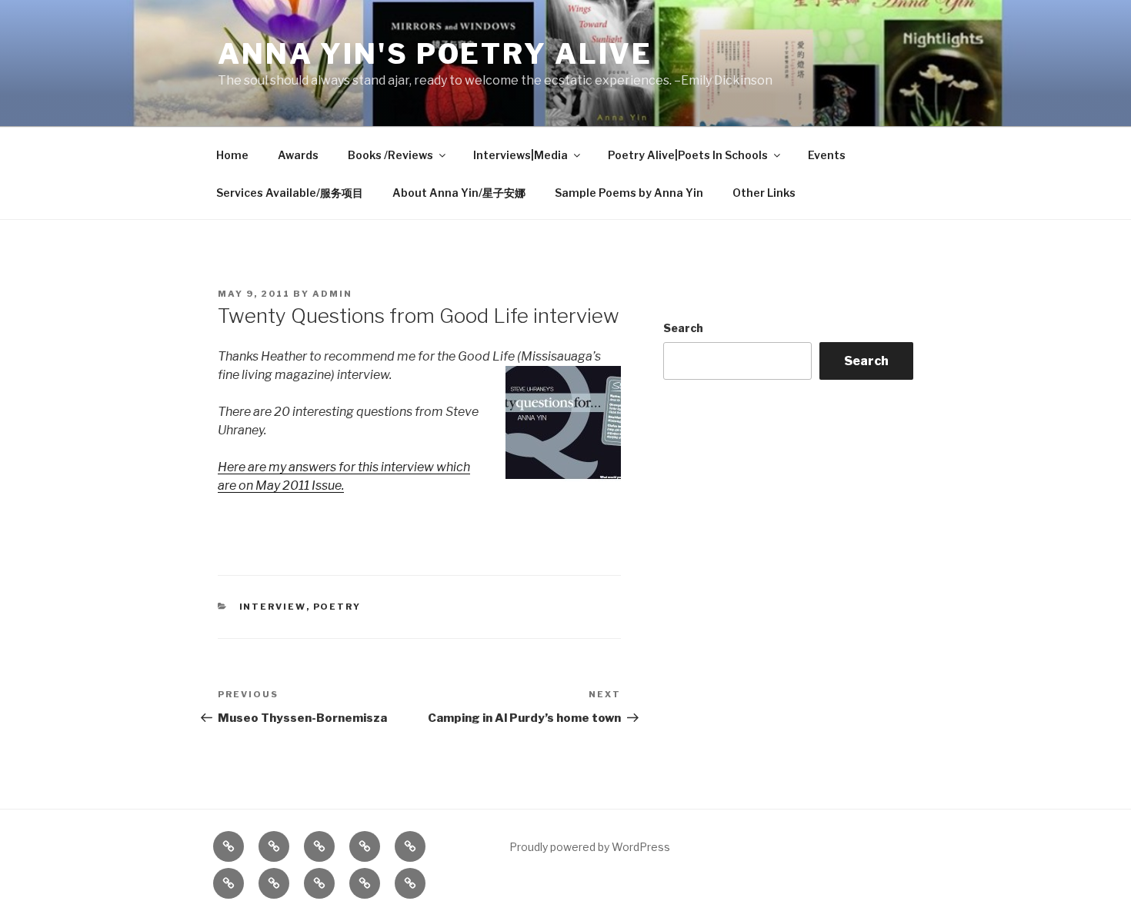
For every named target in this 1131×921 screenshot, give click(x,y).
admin (332, 293)
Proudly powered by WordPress (589, 846)
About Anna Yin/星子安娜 (458, 192)
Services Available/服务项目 (289, 192)
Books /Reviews (390, 154)
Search (683, 327)
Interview (272, 606)
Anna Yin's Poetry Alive (435, 54)
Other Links (764, 192)
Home (232, 154)
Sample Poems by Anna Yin (629, 192)
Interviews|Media (520, 154)
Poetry (337, 606)
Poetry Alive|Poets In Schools (688, 154)
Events (827, 154)
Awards (298, 154)
